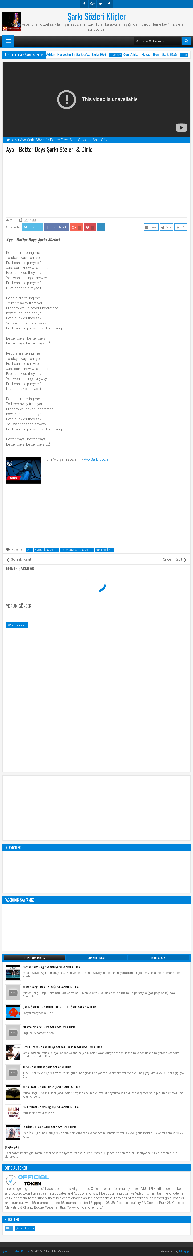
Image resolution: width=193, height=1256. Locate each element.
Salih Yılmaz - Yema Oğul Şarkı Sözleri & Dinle (51, 1106)
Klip (9, 1228)
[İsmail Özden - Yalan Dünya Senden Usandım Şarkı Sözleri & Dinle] (13, 1052)
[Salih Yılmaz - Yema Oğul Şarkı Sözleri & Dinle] (13, 1112)
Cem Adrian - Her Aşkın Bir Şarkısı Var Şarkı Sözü (65, 54)
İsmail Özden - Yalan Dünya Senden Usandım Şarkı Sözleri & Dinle (62, 1046)
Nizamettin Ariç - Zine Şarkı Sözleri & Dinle (49, 1026)
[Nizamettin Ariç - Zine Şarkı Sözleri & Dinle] (13, 1032)
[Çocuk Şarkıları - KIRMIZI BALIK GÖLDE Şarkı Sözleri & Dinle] (13, 1012)
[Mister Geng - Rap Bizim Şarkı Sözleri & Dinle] (13, 992)
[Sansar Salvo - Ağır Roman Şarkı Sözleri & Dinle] (13, 972)
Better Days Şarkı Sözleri (75, 549)
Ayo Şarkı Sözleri (97, 459)
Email (152, 227)
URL (182, 227)
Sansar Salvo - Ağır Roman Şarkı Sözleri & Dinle (51, 966)
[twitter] (101, 4)
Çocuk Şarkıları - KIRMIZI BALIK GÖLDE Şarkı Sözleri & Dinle (59, 1006)
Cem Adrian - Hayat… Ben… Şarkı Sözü (143, 54)
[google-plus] (92, 4)
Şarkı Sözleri (103, 549)
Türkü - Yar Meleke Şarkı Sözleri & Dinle (47, 1066)
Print (168, 227)
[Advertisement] (96, 184)
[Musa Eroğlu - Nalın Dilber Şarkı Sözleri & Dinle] (13, 1092)
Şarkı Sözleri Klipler (97, 16)
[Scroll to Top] (186, 1249)
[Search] (186, 41)
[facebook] (84, 4)
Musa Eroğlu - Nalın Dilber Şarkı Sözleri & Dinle (51, 1086)
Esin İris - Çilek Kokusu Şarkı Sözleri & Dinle (49, 1126)
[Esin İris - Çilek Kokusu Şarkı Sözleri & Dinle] (13, 1132)
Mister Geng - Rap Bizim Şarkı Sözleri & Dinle (51, 986)
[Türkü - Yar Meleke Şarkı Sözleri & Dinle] (13, 1072)
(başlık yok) (12, 1146)
